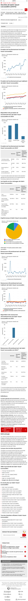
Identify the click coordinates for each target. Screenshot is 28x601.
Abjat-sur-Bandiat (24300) (8, 478)
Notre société (16, 582)
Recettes (3, 26)
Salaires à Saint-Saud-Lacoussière (10, 489)
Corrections (17, 584)
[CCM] (20, 591)
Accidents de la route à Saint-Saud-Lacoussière (13, 497)
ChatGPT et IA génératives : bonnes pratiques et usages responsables (10, 546)
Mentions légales (23, 584)
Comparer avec (4, 23)
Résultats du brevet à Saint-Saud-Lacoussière (13, 525)
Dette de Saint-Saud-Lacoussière (7, 430)
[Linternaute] (7, 594)
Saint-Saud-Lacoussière (7, 487)
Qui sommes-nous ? (6, 582)
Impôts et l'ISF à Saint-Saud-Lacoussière (11, 492)
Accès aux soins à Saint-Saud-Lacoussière (12, 509)
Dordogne (14, 2)
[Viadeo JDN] (20, 597)
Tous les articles (9, 584)
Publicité (20, 582)
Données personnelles (12, 583)
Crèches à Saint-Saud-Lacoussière (10, 503)
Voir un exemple (23, 537)
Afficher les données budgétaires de (9, 19)
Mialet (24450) (5, 472)
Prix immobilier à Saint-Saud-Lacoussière (12, 490)
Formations (5, 543)
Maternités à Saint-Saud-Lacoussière (11, 505)
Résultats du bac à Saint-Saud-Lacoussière (12, 523)
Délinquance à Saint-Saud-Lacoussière (11, 510)
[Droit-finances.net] (20, 594)
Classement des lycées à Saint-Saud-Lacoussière (14, 499)
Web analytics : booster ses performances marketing (12, 551)
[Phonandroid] (20, 599)
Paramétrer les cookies (21, 583)
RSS (13, 584)
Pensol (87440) (6, 476)
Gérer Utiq (3, 584)
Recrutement (5, 583)
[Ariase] (7, 599)
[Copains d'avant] (7, 597)
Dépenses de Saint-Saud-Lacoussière (19, 430)
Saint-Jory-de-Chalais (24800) (9, 474)
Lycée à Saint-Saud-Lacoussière (9, 501)
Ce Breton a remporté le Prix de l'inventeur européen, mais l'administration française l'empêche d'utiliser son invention (13, 568)
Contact (24, 582)
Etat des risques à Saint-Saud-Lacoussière (12, 507)
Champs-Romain (9, 12)
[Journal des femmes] (7, 592)
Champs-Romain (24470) (8, 470)
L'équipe (11, 582)
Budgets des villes (6, 2)
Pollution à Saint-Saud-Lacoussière (10, 512)
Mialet (16, 12)
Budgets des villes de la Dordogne (10, 480)
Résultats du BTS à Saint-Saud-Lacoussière (12, 526)
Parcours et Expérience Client (9, 556)
